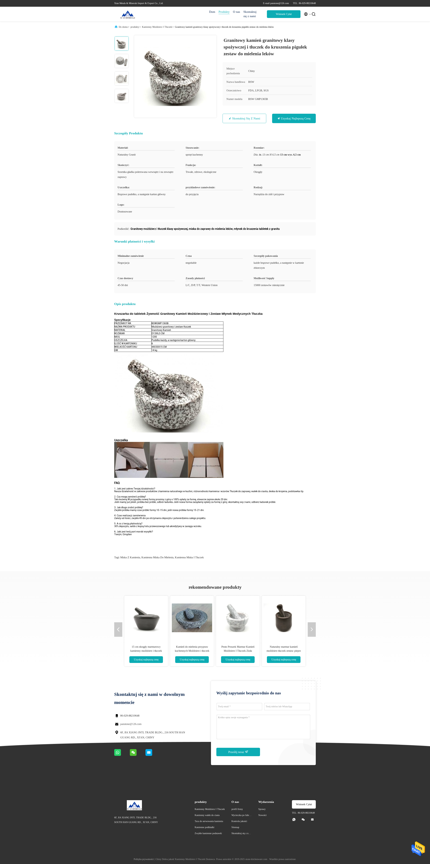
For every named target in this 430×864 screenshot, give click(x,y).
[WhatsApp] (122, 755)
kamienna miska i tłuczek (189, 557)
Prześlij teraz (236, 752)
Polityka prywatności (144, 859)
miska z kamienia (130, 557)
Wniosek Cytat (284, 14)
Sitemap (235, 827)
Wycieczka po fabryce (241, 815)
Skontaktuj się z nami (249, 14)
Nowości (262, 815)
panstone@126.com (130, 724)
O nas (236, 11)
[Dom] (127, 14)
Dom (212, 11)
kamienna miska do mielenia (157, 557)
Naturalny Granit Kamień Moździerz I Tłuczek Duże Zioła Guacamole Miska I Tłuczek (192, 650)
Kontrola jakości (239, 821)
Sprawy (262, 809)
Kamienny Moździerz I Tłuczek (157, 27)
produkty (135, 27)
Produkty (224, 11)
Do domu (123, 27)
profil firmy (237, 809)
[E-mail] (153, 755)
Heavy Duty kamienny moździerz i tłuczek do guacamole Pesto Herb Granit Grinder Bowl (238, 650)
